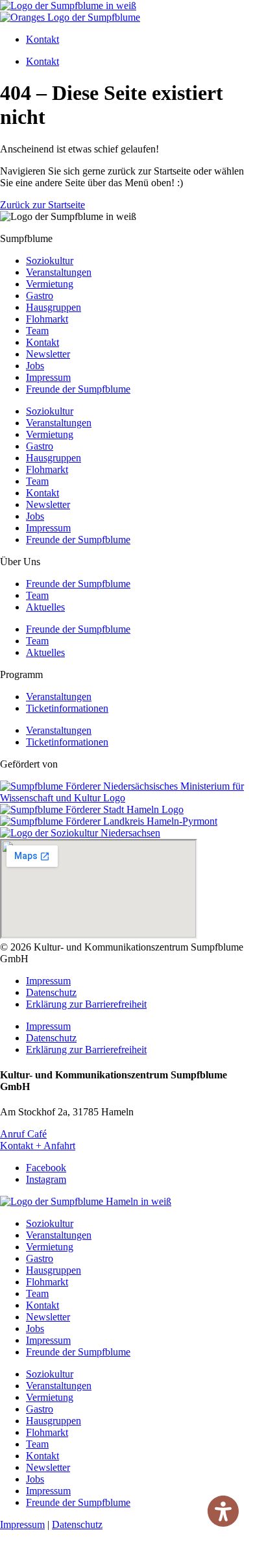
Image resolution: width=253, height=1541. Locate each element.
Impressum (48, 377)
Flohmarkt (47, 318)
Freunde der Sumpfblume (78, 388)
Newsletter (48, 353)
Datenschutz (51, 992)
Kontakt (42, 39)
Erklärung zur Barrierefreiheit (86, 1004)
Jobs (35, 365)
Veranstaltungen (58, 272)
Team (37, 330)
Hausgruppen (53, 307)
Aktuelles (45, 607)
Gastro (39, 295)
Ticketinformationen (67, 708)
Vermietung (49, 283)
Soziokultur (49, 260)
